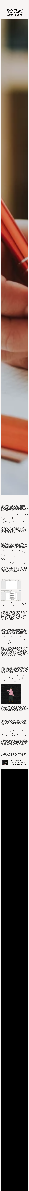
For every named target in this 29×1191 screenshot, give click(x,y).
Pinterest (21, 744)
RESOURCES (3, 25)
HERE (25, 636)
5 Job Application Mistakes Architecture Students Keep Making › (18, 762)
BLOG (2, 23)
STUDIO (3, 30)
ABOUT (3, 28)
